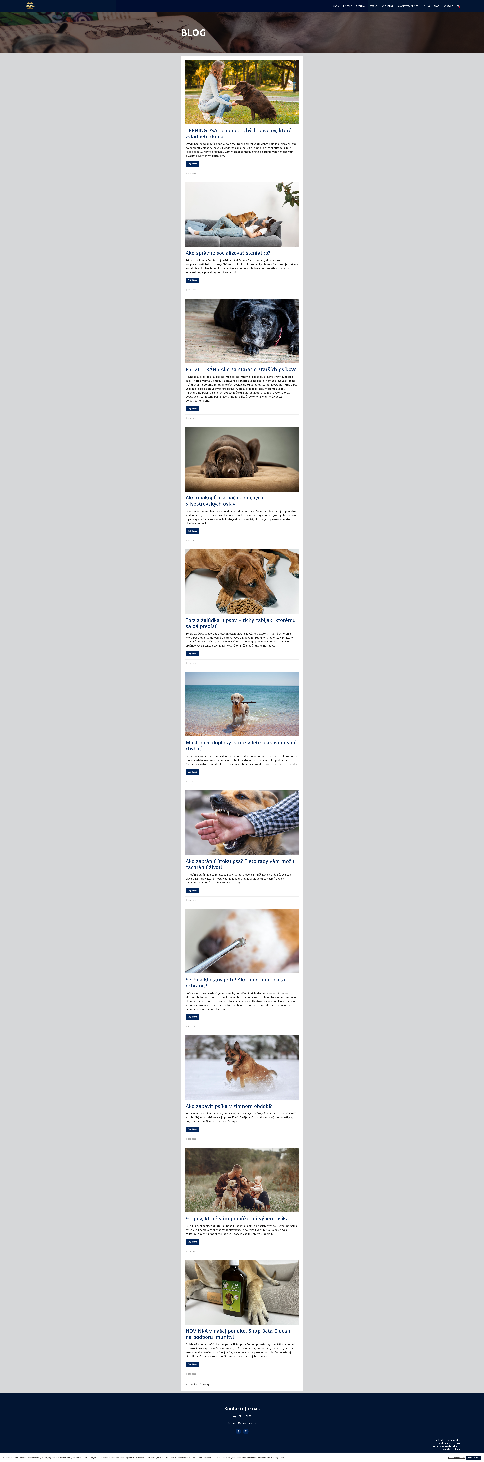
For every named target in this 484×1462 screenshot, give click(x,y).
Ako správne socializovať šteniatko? (228, 253)
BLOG (436, 6)
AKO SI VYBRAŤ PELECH (408, 6)
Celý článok (192, 164)
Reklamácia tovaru (449, 1443)
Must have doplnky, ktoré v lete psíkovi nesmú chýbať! (241, 745)
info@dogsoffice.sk (244, 1423)
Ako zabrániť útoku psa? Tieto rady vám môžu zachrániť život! (240, 864)
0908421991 (245, 1416)
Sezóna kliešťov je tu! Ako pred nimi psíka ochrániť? (235, 982)
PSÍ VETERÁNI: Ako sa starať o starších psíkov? (241, 369)
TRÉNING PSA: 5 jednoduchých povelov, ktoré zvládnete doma (239, 133)
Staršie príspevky (197, 1384)
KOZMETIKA (387, 6)
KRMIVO (373, 6)
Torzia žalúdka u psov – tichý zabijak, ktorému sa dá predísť (241, 623)
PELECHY (347, 6)
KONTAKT (448, 6)
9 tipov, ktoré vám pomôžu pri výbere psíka (237, 1218)
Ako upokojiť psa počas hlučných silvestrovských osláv (224, 500)
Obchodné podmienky (447, 1440)
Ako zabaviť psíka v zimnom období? (229, 1106)
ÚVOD (336, 6)
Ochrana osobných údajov (444, 1446)
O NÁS (427, 6)
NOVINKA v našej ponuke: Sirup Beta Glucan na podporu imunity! (238, 1334)
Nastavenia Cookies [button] (456, 1458)
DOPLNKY (360, 6)
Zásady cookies (451, 1449)
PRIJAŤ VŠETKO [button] (473, 1458)
